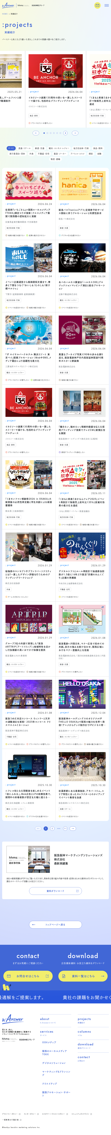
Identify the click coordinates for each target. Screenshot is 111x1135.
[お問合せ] (97, 5)
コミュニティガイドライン (80, 1114)
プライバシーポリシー (10, 1114)
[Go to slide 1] (44, 133)
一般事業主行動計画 (10, 1120)
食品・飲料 (34, 116)
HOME (5, 14)
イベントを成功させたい (100, 123)
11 (65, 828)
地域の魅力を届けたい (16, 235)
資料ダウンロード (55, 891)
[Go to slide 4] (54, 133)
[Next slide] (75, 133)
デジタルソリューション (54, 1063)
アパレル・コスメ (77, 154)
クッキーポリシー (30, 1114)
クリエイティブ (49, 1084)
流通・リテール (24, 148)
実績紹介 (81, 1023)
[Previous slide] (36, 133)
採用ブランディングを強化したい (73, 452)
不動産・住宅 (43, 154)
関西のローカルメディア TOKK (54, 1052)
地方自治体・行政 (97, 116)
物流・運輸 (55, 159)
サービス (43, 1035)
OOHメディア (49, 1042)
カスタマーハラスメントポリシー (54, 1114)
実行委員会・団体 (17, 154)
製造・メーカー (60, 154)
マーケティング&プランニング (56, 1073)
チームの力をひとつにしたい (18, 597)
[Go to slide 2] (47, 133)
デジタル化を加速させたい (71, 235)
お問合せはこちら (28, 976)
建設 (91, 154)
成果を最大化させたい (37, 235)
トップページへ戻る (55, 925)
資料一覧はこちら (83, 976)
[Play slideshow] (65, 133)
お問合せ (81, 1061)
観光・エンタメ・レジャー (59, 148)
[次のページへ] (73, 828)
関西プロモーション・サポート (56, 1094)
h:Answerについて (48, 1023)
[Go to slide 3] (50, 133)
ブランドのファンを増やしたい (42, 123)
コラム (80, 1035)
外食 (32, 154)
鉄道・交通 (40, 148)
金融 (99, 154)
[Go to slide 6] (60, 133)
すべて (11, 148)
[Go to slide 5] (57, 133)
